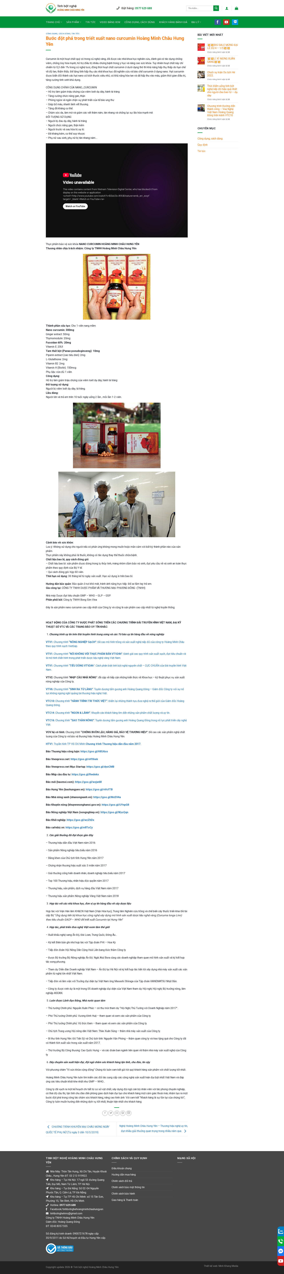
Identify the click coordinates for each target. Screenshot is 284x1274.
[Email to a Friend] (117, 1113)
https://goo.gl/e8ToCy (79, 827)
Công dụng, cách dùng (139, 22)
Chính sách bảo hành (123, 1193)
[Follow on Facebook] (217, 22)
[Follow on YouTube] (226, 22)
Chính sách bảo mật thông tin (128, 1187)
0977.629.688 (67, 1205)
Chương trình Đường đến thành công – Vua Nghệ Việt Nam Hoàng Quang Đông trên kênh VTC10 (221, 110)
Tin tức (90, 22)
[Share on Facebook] (105, 1113)
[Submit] (216, 8)
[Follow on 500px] (235, 22)
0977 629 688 (143, 8)
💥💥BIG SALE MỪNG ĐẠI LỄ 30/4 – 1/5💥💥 (222, 46)
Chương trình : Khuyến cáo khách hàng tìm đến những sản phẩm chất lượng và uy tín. (108, 712)
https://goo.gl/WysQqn (114, 812)
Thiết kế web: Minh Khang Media (221, 1266)
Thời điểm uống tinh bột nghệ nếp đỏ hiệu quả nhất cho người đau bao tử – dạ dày (222, 90)
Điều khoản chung (122, 1168)
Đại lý (195, 22)
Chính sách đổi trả (122, 1181)
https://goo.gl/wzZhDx (80, 820)
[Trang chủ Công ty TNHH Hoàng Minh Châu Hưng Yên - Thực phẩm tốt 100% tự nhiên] (79, 8)
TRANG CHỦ (53, 22)
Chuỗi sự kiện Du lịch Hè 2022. (221, 74)
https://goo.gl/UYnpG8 (115, 804)
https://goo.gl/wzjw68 (88, 782)
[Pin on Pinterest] (123, 1113)
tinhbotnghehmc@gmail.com (66, 1213)
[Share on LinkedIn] (128, 1113)
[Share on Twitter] (111, 1113)
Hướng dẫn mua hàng (124, 1174)
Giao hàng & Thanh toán (125, 1200)
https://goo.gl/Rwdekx (85, 774)
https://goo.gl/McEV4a (107, 797)
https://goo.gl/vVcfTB (99, 789)
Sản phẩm (72, 22)
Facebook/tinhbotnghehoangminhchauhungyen (76, 1209)
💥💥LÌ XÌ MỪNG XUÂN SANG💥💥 (221, 60)
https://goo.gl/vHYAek (84, 759)
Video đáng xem (110, 22)
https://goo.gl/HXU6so (94, 751)
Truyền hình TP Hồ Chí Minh (93, 743)
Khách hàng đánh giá (173, 22)
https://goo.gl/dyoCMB (100, 766)
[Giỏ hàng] (236, 8)
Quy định (203, 144)
